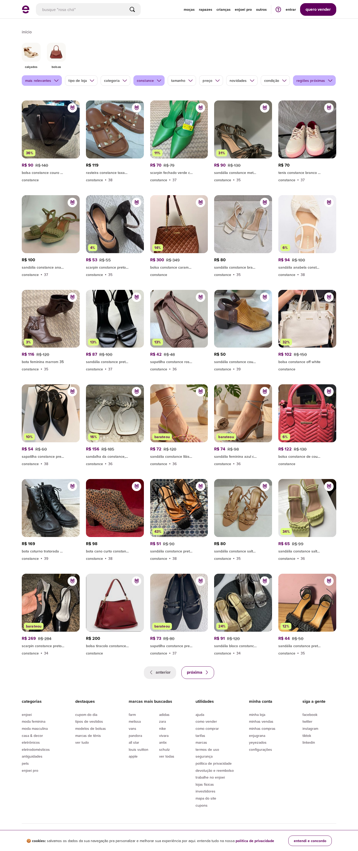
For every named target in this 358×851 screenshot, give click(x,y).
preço (207, 80)
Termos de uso (207, 749)
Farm (132, 714)
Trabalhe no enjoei (210, 777)
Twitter (307, 721)
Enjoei (27, 714)
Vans (132, 728)
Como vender (206, 721)
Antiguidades (32, 756)
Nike (162, 728)
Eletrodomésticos (36, 749)
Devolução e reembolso (215, 770)
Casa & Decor (32, 735)
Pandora (135, 735)
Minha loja (257, 714)
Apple (133, 756)
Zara (162, 721)
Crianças (223, 9)
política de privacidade (255, 840)
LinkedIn (308, 742)
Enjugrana (257, 735)
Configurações (260, 749)
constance (145, 80)
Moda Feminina (33, 721)
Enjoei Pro (30, 770)
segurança (204, 756)
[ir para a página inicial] (26, 12)
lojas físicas (205, 784)
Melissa (135, 721)
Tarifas (200, 735)
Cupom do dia (86, 714)
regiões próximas (310, 80)
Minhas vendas (261, 721)
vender (318, 9)
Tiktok (306, 735)
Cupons (202, 805)
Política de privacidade (214, 763)
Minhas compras (262, 728)
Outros (261, 9)
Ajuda (200, 714)
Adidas (164, 714)
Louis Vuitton (138, 749)
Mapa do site (206, 798)
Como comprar (207, 728)
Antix (163, 742)
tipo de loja (77, 80)
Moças (189, 9)
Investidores (205, 791)
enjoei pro (243, 9)
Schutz (164, 749)
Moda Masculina (35, 728)
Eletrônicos (31, 742)
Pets (25, 763)
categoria (111, 80)
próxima (195, 672)
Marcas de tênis (88, 735)
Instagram (310, 728)
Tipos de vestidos (89, 721)
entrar (291, 9)
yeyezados (258, 742)
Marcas (201, 742)
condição (271, 80)
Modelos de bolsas (90, 728)
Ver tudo (82, 742)
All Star (134, 742)
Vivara (164, 735)
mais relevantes (38, 80)
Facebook (309, 714)
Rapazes (205, 9)
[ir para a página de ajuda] (278, 9)
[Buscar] (132, 9)
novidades (238, 80)
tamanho (178, 80)
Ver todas (166, 756)
